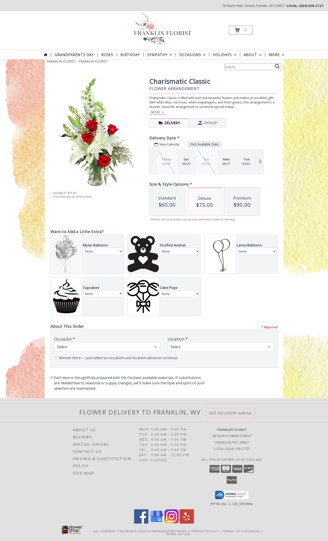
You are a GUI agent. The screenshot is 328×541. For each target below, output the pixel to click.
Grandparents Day (74, 54)
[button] (241, 30)
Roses (107, 54)
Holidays (222, 54)
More (274, 54)
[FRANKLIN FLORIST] (163, 29)
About (250, 54)
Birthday (130, 54)
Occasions (190, 54)
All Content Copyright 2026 (119, 531)
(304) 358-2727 (311, 5)
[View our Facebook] (141, 522)
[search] (277, 66)
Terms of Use (178, 534)
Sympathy (157, 54)
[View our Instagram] (171, 522)
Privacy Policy (205, 531)
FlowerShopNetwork (167, 531)
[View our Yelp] (187, 522)
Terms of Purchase (241, 531)
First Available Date (204, 144)
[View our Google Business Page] (156, 522)
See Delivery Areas (230, 413)
